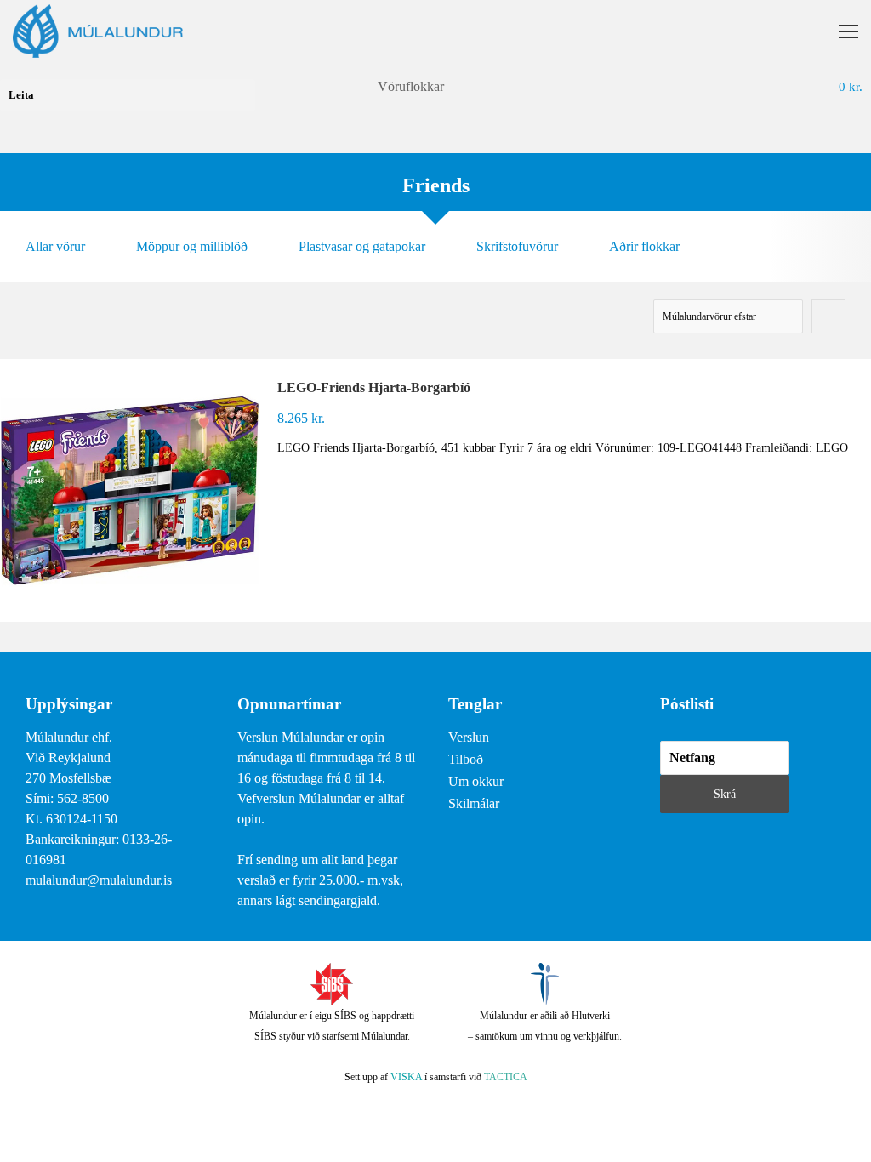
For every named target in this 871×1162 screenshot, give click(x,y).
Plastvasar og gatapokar (362, 246)
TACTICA (505, 1077)
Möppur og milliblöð (192, 246)
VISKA (406, 1077)
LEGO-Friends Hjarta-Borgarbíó (373, 387)
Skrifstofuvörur (517, 246)
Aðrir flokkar (644, 246)
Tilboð (465, 759)
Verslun (468, 737)
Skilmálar (473, 803)
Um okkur (476, 781)
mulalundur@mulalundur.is (99, 880)
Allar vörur (55, 246)
